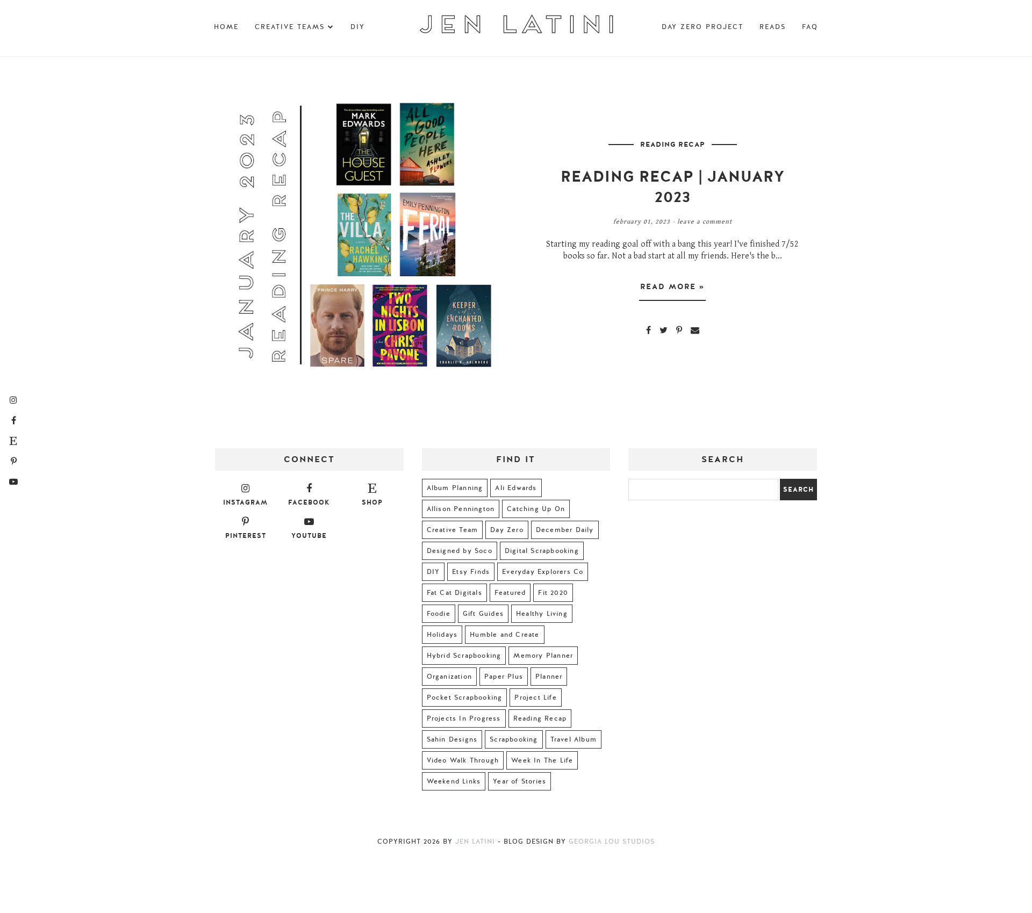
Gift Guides (483, 613)
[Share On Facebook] (648, 330)
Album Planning (455, 488)
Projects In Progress (464, 718)
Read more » (672, 287)
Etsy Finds (471, 571)
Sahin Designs (452, 739)
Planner (548, 676)
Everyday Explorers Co (542, 571)
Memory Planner (543, 655)
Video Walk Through (463, 760)
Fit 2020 (553, 592)
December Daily (565, 530)
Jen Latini (475, 841)
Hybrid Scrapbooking (464, 655)
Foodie (438, 613)
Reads (772, 27)
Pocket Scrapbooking (465, 697)
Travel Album (573, 739)
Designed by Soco (459, 551)
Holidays (442, 634)
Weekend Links (454, 781)
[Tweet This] (664, 330)
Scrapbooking (514, 739)
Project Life (535, 697)
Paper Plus (503, 676)
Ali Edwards (515, 488)
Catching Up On (536, 509)
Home (226, 27)
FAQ (810, 27)
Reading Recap (672, 144)
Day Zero (507, 530)
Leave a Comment (704, 221)
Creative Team (452, 530)
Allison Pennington (461, 509)
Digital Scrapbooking (542, 551)
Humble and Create (504, 634)
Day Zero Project (702, 27)
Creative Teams (290, 27)
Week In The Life (542, 760)
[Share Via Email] (695, 330)
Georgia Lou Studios (612, 841)
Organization (449, 676)
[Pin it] (679, 330)
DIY (357, 27)
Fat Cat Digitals (454, 592)
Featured (510, 592)
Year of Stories (519, 781)
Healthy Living (542, 613)
